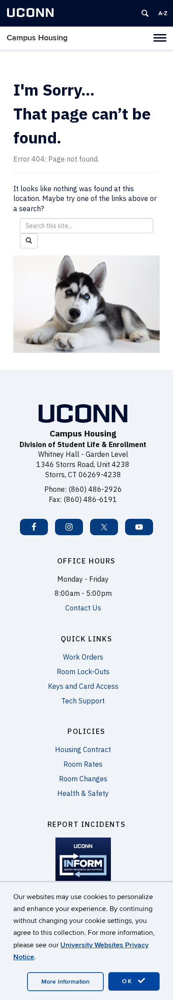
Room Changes (83, 778)
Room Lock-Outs (83, 671)
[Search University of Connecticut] (145, 13)
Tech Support (83, 700)
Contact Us (83, 607)
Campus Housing (37, 37)
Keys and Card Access (83, 686)
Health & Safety (83, 793)
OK (128, 981)
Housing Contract (83, 749)
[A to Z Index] (163, 13)
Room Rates (82, 764)
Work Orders (83, 657)
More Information (65, 981)
